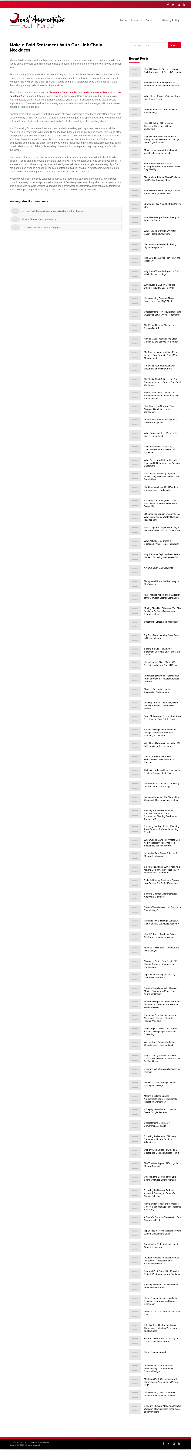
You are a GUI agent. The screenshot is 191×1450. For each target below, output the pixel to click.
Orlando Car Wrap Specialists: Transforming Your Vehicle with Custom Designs (159, 1368)
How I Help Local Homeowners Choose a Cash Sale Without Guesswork (159, 126)
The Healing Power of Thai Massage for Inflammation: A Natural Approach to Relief (162, 678)
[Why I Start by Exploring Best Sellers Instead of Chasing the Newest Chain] (135, 557)
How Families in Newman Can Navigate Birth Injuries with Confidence (159, 409)
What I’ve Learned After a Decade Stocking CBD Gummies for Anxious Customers (162, 463)
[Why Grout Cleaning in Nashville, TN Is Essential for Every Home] (135, 745)
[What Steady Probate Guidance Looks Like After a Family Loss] (135, 98)
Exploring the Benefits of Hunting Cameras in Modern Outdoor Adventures (160, 1139)
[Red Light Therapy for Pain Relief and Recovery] (135, 260)
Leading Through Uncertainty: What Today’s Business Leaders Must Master (161, 705)
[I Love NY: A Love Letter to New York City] (135, 1314)
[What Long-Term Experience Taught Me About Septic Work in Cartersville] (135, 530)
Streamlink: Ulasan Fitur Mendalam (161, 621)
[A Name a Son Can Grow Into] (135, 570)
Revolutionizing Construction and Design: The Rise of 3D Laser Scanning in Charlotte (160, 732)
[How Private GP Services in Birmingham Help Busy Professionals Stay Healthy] (135, 166)
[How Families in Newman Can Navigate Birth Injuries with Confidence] (135, 408)
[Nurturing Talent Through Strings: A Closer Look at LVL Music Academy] (135, 923)
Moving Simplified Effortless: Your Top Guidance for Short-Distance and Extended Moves (162, 611)
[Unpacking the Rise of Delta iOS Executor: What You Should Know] (135, 665)
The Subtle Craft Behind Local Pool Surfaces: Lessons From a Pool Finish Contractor (162, 382)
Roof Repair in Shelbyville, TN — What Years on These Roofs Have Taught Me (160, 503)
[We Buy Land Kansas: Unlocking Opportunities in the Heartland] (135, 1044)
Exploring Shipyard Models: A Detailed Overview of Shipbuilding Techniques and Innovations (162, 1409)
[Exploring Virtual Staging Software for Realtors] (135, 1071)
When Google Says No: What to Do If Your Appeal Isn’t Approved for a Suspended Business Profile (162, 843)
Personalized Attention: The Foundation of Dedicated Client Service (159, 759)
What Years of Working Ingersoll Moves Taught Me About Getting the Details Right (161, 476)
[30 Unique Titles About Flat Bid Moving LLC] (135, 206)
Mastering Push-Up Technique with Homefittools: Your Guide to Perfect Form (161, 1382)
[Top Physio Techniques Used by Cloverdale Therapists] (135, 977)
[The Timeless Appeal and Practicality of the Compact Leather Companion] (135, 597)
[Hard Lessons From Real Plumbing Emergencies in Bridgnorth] (135, 489)
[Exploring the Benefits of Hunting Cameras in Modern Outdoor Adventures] (135, 1139)
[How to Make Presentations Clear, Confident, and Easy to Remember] (135, 341)
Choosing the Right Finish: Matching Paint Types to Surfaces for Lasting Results (161, 829)
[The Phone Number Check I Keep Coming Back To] (135, 328)
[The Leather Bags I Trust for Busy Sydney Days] (135, 112)
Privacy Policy (171, 20)
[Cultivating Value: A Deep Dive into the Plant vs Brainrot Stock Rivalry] (135, 772)
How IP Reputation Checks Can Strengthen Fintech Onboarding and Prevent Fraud (161, 395)
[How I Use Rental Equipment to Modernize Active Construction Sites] (135, 85)
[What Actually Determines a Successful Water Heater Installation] (135, 543)
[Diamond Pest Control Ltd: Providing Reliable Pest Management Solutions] (135, 1273)
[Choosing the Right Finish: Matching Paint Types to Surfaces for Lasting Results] (135, 829)
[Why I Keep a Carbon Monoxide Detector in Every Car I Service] (135, 287)
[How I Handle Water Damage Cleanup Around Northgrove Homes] (135, 193)
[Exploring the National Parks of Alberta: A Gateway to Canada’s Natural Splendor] (135, 1193)
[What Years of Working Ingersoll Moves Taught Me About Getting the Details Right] (135, 476)
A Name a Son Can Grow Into (158, 568)
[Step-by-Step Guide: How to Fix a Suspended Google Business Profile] (135, 1152)
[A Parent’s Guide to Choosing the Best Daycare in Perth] (135, 1220)
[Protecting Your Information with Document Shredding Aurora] (135, 368)
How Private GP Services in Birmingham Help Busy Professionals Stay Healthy (162, 166)
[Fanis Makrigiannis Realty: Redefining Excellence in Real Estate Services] (135, 718)
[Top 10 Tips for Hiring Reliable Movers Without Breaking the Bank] (135, 1233)
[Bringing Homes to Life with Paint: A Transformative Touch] (135, 1287)
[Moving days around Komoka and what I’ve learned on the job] (135, 152)
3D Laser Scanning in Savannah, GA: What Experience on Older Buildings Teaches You (162, 517)
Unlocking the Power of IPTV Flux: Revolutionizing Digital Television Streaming (160, 1031)
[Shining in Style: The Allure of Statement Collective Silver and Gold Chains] (135, 651)
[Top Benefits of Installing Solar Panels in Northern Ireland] (135, 638)
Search (174, 45)
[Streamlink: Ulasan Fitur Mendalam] (135, 624)
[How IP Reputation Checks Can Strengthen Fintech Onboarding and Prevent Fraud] (135, 395)
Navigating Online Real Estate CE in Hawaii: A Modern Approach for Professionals (161, 964)
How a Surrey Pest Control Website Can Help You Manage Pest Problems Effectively (162, 1206)
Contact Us (152, 20)
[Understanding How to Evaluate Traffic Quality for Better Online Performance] (135, 314)
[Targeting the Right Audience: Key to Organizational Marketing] (135, 1247)
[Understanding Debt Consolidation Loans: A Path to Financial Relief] (135, 1395)
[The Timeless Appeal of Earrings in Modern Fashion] (135, 1166)
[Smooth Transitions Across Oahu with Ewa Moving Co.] (135, 910)
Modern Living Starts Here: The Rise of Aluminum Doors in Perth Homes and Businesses (162, 1004)
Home (123, 20)
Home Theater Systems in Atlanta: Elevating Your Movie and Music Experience (160, 1301)
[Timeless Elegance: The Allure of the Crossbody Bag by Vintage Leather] (135, 799)
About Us (136, 20)
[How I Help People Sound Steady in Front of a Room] (135, 220)
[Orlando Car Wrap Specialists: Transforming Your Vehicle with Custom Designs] (135, 1368)
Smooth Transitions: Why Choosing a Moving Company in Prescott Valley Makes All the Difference (162, 869)
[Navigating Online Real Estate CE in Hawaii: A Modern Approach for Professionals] (135, 963)
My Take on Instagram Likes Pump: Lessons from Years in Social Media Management (161, 355)
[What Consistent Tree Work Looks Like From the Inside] (135, 435)
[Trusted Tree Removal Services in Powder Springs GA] (135, 422)
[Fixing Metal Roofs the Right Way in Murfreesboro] (135, 584)
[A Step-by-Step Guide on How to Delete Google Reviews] (135, 1112)
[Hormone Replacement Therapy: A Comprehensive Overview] (135, 1341)
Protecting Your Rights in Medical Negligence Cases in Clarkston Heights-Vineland (160, 1018)
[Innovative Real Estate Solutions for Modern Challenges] (135, 856)
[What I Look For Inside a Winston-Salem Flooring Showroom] (135, 233)
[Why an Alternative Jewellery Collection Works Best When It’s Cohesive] (135, 449)
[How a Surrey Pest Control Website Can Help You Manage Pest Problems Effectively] (135, 1206)
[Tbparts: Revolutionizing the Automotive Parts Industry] (135, 692)
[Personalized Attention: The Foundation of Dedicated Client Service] (135, 759)
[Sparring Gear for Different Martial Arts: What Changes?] (135, 896)
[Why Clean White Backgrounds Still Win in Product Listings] (135, 274)
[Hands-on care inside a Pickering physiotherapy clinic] (135, 247)
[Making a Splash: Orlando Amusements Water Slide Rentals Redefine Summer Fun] (135, 1098)
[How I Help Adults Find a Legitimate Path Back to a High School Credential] (135, 71)
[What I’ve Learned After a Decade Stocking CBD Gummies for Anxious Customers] (135, 462)
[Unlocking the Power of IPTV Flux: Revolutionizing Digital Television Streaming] (135, 1031)
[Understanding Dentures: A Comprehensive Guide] (135, 1125)
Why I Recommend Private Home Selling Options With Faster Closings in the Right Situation (162, 139)
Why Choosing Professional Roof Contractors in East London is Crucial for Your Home (162, 1058)
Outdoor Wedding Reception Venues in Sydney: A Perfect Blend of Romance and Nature (161, 1260)
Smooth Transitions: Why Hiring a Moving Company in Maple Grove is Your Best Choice (161, 991)
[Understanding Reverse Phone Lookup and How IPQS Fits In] (135, 301)
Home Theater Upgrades (156, 1352)
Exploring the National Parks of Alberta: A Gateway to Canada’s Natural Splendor (159, 1193)
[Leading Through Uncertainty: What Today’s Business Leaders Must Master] (135, 705)
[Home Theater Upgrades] (135, 1354)
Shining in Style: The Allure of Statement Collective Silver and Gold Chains (162, 651)
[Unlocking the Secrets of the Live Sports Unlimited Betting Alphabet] (135, 1179)
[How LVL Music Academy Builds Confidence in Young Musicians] (135, 937)
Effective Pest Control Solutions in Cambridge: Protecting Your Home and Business (160, 1328)
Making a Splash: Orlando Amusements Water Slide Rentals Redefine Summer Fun (160, 1099)
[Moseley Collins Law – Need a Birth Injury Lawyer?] (135, 950)
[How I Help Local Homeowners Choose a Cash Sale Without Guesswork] (135, 125)
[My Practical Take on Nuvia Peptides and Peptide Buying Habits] (135, 179)
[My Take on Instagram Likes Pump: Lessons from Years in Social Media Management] (135, 355)
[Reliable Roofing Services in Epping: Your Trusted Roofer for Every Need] (135, 883)
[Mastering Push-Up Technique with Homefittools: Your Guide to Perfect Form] (135, 1381)
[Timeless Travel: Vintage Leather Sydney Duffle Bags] (135, 1085)
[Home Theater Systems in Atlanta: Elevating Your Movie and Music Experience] (135, 1300)
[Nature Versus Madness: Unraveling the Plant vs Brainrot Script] (135, 786)
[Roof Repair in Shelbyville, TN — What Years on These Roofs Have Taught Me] (135, 503)
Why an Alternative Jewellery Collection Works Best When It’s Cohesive (159, 449)
